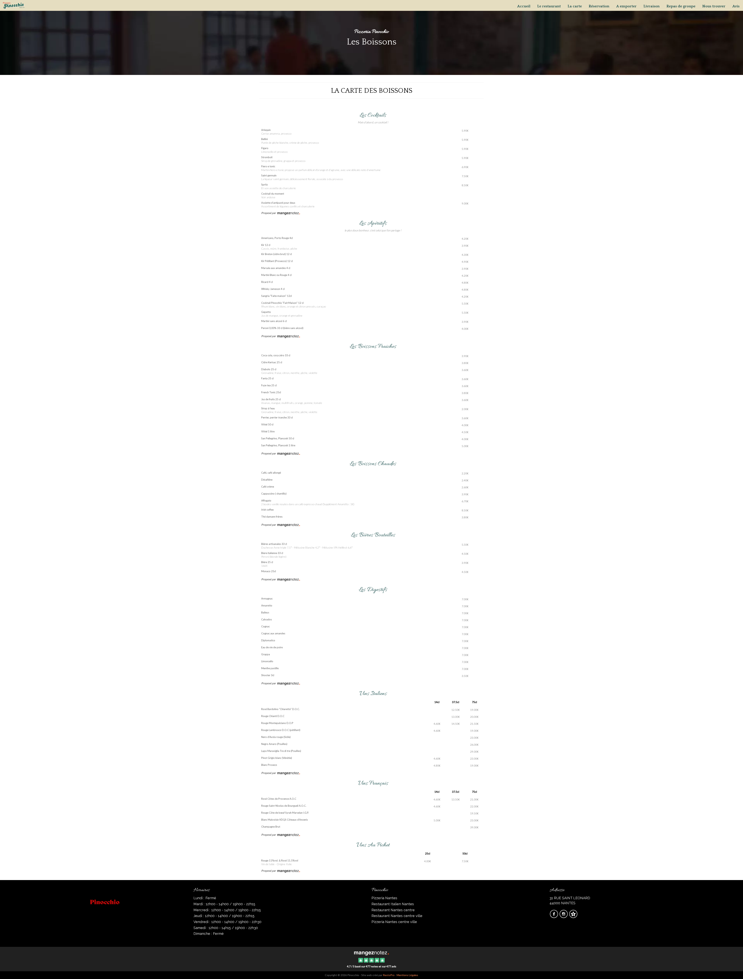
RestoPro (389, 975)
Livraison (652, 6)
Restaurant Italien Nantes (393, 904)
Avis (736, 6)
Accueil (523, 6)
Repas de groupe (681, 6)
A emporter (626, 6)
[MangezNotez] (573, 916)
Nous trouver (713, 6)
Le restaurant (549, 6)
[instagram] (564, 916)
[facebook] (554, 916)
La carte (575, 6)
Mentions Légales (407, 975)
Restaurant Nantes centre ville (397, 916)
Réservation (599, 6)
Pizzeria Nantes (384, 898)
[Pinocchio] (371, 953)
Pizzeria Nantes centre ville (394, 922)
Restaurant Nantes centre (393, 910)
